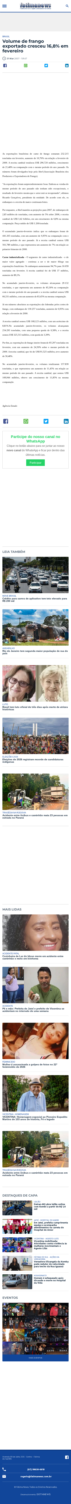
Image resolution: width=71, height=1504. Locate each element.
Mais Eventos (35, 1358)
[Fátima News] (35, 6)
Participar (35, 462)
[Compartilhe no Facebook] (5, 65)
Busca (67, 6)
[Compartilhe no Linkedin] (67, 65)
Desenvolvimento (28, 1494)
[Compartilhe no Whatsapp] (25, 65)
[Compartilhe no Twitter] (46, 65)
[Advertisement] (35, 112)
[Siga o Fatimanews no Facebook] (67, 1457)
